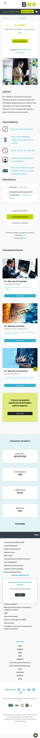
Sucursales (20, 524)
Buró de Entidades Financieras (20, 666)
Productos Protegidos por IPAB (15, 619)
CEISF (20, 656)
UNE (5, 613)
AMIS (20, 652)
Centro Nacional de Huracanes (20, 662)
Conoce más (20, 295)
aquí (24, 235)
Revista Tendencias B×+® (12, 549)
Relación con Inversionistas (13, 565)
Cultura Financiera (10, 604)
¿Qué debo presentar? (20, 211)
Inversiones (6, 18)
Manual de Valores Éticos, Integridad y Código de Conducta (17, 608)
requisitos (24, 49)
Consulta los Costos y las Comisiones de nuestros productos (18, 627)
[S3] (12, 598)
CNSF (20, 646)
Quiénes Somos (9, 552)
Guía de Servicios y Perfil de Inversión (17, 559)
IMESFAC (20, 649)
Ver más (23, 187)
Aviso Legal (8, 555)
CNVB (20, 679)
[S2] (11, 598)
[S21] (27, 598)
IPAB (20, 669)
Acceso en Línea (27, 11)
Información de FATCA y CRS (14, 542)
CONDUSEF (20, 672)
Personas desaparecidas (12, 572)
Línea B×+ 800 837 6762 (11, 12)
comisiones (20, 53)
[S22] (28, 598)
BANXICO (20, 675)
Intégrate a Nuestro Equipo (13, 569)
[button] (5, 4)
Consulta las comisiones (20, 223)
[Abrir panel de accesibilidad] (35, 369)
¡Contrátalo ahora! (20, 217)
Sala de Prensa (9, 623)
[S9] (17, 598)
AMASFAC (20, 659)
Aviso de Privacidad (11, 616)
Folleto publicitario (20, 41)
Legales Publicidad (10, 545)
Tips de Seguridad (10, 562)
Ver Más (20, 595)
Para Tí (14, 18)
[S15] (22, 598)
